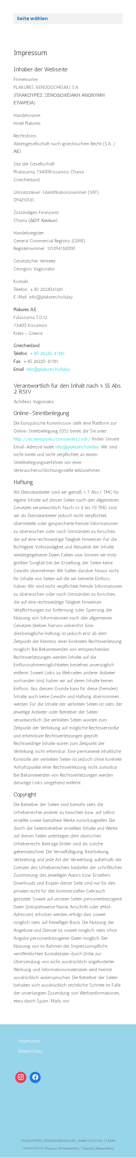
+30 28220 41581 (47, 353)
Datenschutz (30, 1051)
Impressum (29, 1041)
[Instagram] (21, 1077)
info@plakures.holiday (48, 369)
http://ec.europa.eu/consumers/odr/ (52, 439)
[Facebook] (35, 1077)
